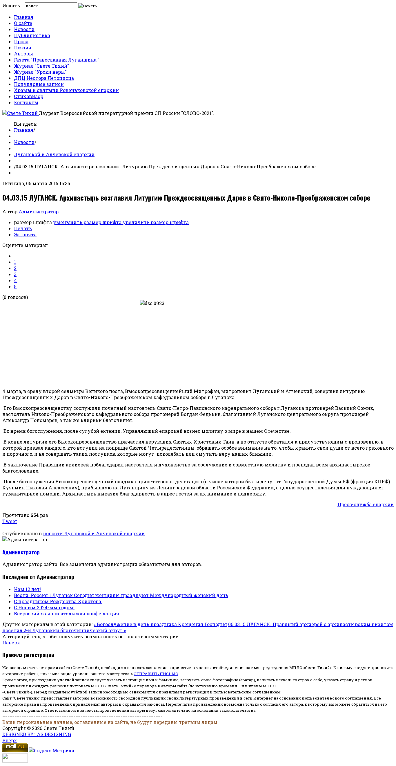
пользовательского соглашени (335, 698)
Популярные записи (39, 84)
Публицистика (32, 35)
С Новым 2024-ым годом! (44, 607)
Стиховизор (28, 96)
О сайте (23, 23)
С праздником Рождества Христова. (58, 601)
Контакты (26, 102)
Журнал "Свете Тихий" (41, 66)
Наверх (11, 642)
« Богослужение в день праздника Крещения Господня (160, 624)
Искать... (12, 5)
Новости (24, 29)
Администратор (39, 211)
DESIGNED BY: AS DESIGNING (36, 734)
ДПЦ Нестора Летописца (44, 78)
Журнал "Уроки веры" (40, 72)
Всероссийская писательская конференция (66, 613)
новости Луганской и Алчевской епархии (94, 533)
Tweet (9, 521)
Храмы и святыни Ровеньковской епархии (66, 90)
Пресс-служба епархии (365, 504)
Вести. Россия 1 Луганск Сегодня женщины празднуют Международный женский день (121, 595)
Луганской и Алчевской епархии (54, 154)
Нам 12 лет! (27, 589)
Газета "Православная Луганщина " (56, 60)
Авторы (23, 54)
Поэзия (22, 47)
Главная (23, 17)
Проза (21, 41)
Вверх (9, 740)
